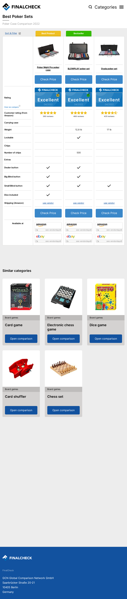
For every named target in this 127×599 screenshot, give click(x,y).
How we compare (11, 107)
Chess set (55, 397)
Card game (13, 325)
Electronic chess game (60, 327)
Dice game (98, 325)
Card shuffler (15, 397)
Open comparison (21, 338)
